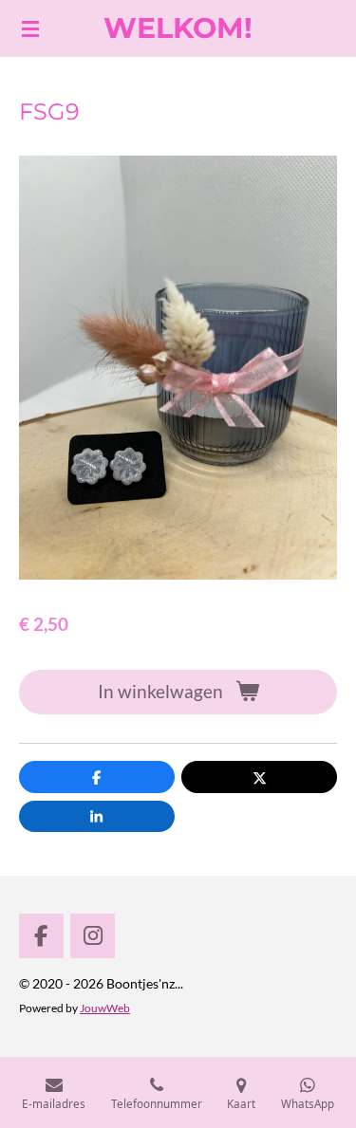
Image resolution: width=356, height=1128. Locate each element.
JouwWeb (105, 1007)
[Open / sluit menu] (30, 28)
